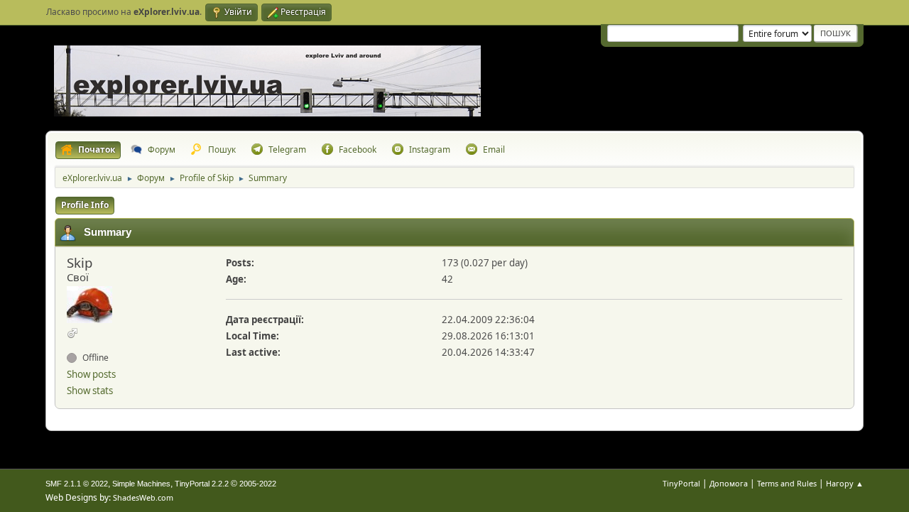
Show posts (91, 374)
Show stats (90, 390)
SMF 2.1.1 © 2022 (76, 483)
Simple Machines (141, 483)
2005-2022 (257, 483)
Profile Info (85, 205)
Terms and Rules (787, 483)
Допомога (728, 483)
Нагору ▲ (845, 483)
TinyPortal (681, 483)
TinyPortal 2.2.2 (202, 483)
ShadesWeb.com (143, 497)
